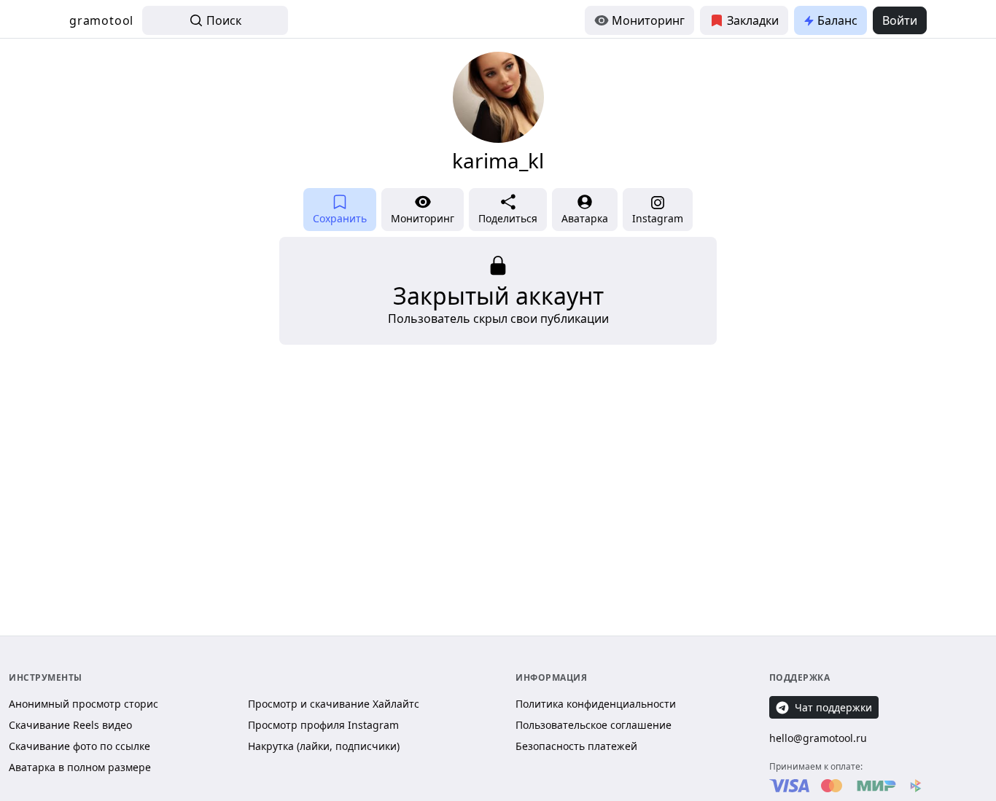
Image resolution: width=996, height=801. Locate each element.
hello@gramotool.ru (818, 738)
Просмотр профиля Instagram (323, 725)
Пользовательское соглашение (593, 725)
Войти (899, 20)
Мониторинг (648, 20)
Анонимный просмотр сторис (83, 704)
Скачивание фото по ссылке (79, 746)
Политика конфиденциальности (595, 704)
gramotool (101, 20)
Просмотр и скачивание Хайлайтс (333, 704)
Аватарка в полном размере (80, 767)
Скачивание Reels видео (70, 725)
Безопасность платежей (576, 746)
